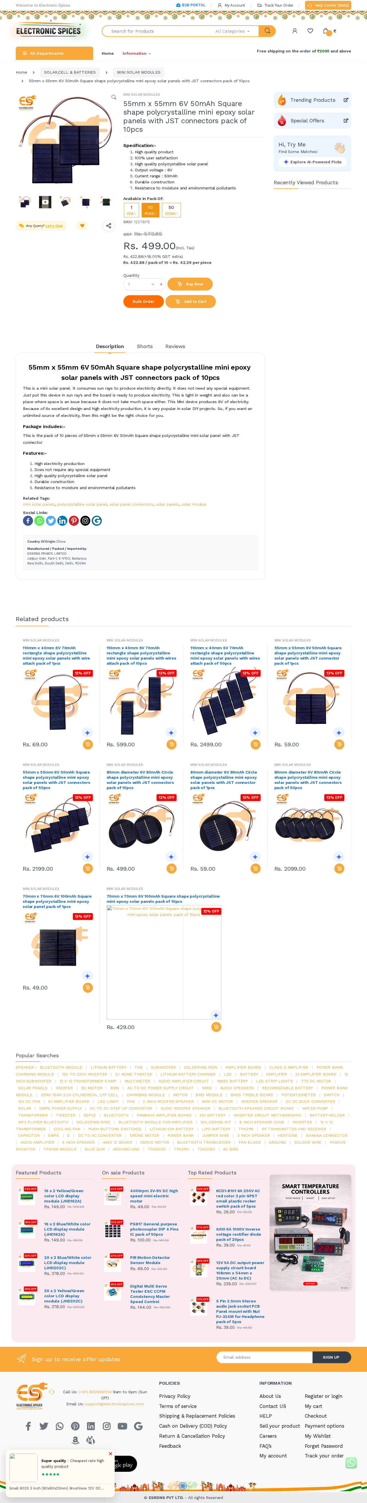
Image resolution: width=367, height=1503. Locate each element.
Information (134, 53)
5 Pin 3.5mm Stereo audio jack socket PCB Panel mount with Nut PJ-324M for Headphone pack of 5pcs (240, 1311)
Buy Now (194, 284)
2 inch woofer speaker (168, 1101)
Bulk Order (144, 301)
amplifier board (243, 1067)
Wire (207, 1088)
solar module (193, 504)
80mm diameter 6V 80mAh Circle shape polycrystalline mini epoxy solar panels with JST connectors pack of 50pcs (308, 780)
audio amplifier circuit (184, 1081)
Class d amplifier (289, 1067)
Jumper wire (215, 1135)
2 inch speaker (253, 1135)
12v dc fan (29, 1101)
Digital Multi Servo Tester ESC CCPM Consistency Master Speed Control (150, 1294)
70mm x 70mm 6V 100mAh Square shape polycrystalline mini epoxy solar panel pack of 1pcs (57, 901)
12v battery (212, 1115)
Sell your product (279, 1426)
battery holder (327, 1115)
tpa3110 (181, 1149)
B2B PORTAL (193, 5)
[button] (237, 31)
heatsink (288, 1135)
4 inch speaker (78, 1142)
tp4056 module (59, 1149)
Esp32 (90, 1115)
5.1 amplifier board (68, 1101)
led (228, 1074)
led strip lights (274, 1081)
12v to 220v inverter (84, 1074)
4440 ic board (117, 1142)
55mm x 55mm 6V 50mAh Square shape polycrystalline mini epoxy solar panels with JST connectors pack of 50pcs (56, 780)
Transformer (33, 1115)
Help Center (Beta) (331, 5)
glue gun (95, 1149)
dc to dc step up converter (121, 1108)
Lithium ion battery (172, 1129)
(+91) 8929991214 (96, 1392)
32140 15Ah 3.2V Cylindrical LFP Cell (80, 1094)
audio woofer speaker (185, 1108)
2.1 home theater (133, 1074)
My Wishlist (318, 1436)
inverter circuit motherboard (267, 1115)
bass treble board (252, 1094)
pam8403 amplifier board (164, 1115)
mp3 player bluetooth (43, 1122)
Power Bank (180, 1135)
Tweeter (65, 1115)
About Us (270, 1396)
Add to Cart (194, 301)
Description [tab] (110, 346)
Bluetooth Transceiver (203, 1142)
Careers (268, 1436)
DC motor (91, 1088)
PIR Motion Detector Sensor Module (150, 1260)
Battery (249, 1074)
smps (53, 1135)
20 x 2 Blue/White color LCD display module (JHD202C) (67, 1262)
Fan (131, 1101)
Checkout (316, 1416)
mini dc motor (217, 1101)
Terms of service (178, 1406)
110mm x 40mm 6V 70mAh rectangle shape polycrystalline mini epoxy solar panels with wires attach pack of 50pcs (225, 655)
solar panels (167, 504)
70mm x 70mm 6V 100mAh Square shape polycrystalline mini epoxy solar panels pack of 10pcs (163, 899)
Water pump (315, 1108)
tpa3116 (245, 1129)
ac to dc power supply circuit (160, 1088)
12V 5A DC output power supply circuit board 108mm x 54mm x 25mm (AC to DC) (240, 1270)
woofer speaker (259, 1101)
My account (273, 1456)
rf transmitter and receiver (294, 1129)
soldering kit (216, 1122)
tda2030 (157, 1149)
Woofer (64, 1088)
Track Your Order (278, 5)
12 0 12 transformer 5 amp (88, 1081)
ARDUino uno (126, 1149)
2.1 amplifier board (315, 1074)
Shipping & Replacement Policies (197, 1416)
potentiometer (299, 1094)
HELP (265, 1416)
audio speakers (237, 1088)
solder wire (307, 1142)
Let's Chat (54, 226)
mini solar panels (39, 504)
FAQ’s (265, 1446)
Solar (24, 1108)
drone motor (144, 1135)
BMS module (209, 1094)
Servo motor (154, 1142)
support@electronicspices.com (114, 1404)
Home (108, 53)
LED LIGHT (108, 1101)
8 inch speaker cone (261, 1122)
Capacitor (29, 1135)
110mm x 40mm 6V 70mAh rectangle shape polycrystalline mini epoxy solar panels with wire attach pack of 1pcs (56, 655)
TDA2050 (206, 1149)
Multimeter (138, 1081)
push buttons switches (114, 1129)
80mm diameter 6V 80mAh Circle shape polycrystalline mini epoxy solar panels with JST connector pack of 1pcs (223, 780)
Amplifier (276, 1074)
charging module (146, 1094)
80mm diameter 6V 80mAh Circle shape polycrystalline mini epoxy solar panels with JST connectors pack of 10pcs (140, 780)
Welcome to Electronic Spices (43, 5)
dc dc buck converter (310, 1101)
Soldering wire (93, 1122)
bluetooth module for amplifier (155, 1122)
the (138, 1067)
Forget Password (324, 1446)
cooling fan (67, 1129)
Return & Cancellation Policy (192, 1436)
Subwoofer (163, 1067)
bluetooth (116, 1115)
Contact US (272, 1406)
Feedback (170, 1446)
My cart (313, 1406)
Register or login (324, 1396)
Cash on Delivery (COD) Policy (193, 1426)
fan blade (250, 1142)
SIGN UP (331, 1357)
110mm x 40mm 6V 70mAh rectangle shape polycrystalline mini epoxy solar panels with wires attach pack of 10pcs (141, 655)
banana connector (327, 1135)
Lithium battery (108, 1067)
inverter (302, 1122)
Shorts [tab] (145, 346)
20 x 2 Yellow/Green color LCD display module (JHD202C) (64, 1295)
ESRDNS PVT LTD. (167, 1497)
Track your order (324, 1456)
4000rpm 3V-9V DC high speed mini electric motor (154, 1195)
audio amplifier (37, 1142)
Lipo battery (216, 1129)
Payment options (324, 1426)
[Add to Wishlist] (82, 225)
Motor (180, 1094)
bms (114, 1088)
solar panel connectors (131, 504)
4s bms (230, 1149)
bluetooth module (61, 1067)
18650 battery (232, 1081)
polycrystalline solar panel (82, 504)
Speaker (25, 1067)
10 (150, 210)
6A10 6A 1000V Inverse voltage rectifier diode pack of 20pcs (238, 1234)
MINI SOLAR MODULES (138, 72)
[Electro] (49, 31)
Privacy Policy (174, 1396)
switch (331, 1094)
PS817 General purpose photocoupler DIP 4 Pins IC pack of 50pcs (154, 1229)
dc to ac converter (100, 1135)
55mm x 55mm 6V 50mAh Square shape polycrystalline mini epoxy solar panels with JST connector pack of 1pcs (308, 655)
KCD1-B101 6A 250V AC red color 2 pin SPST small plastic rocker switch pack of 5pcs (238, 1198)
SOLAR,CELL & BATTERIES (70, 72)
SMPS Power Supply (60, 1108)
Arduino (277, 1142)
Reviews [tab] (175, 346)
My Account (234, 5)
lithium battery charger (188, 1074)
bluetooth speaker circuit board (256, 1108)
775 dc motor (316, 1081)
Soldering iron (200, 1067)
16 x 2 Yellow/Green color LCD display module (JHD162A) (63, 1195)
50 (171, 210)
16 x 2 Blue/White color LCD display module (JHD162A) (67, 1229)
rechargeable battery (287, 1088)
